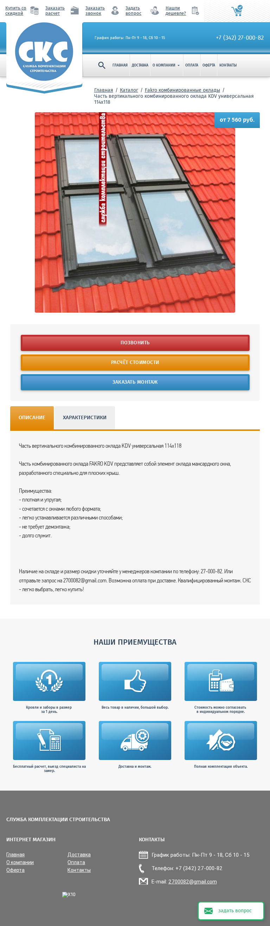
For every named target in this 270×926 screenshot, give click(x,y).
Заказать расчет (55, 11)
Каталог (129, 90)
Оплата (191, 65)
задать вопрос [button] (235, 911)
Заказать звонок (95, 11)
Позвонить (135, 343)
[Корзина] (237, 11)
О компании (167, 65)
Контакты (228, 65)
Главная (120, 65)
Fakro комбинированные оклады (182, 90)
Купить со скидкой (15, 11)
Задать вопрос (133, 11)
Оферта (208, 65)
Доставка (140, 65)
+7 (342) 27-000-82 (240, 38)
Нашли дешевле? (176, 11)
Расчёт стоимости (135, 362)
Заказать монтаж (135, 382)
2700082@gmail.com (192, 882)
